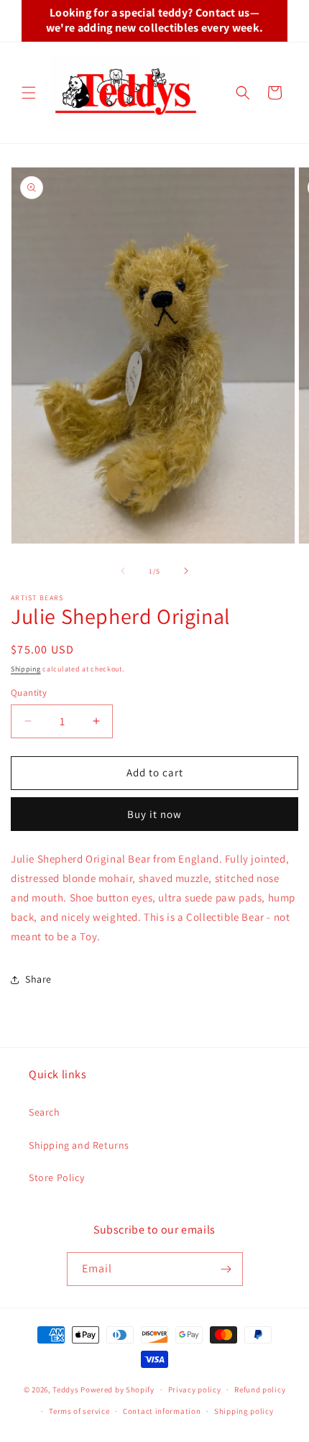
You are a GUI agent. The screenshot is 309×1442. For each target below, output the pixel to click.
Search (44, 1112)
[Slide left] (123, 571)
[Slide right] (186, 571)
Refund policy (259, 1389)
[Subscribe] (226, 1269)
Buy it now (154, 814)
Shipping (26, 669)
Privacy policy (194, 1389)
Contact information (161, 1411)
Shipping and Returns (79, 1145)
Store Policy (56, 1177)
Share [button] (38, 979)
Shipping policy (244, 1411)
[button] (29, 93)
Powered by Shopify (117, 1389)
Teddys (65, 1389)
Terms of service (79, 1411)
